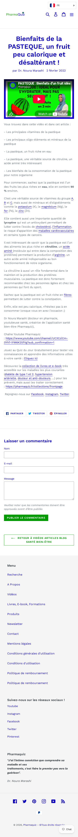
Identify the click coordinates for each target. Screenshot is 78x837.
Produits (13, 614)
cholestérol (43, 226)
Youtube (12, 706)
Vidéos (12, 594)
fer (6, 210)
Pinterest (13, 736)
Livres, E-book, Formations (26, 604)
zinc (21, 210)
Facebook (37, 394)
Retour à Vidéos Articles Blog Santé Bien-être (42, 540)
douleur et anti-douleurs (34, 378)
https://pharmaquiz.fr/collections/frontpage (34, 386)
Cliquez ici (31, 358)
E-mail (8, 463)
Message (9, 478)
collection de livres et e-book (42, 366)
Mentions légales (19, 643)
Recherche (14, 574)
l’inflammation (61, 226)
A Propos (13, 584)
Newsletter (15, 624)
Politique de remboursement (27, 673)
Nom (7, 448)
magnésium (48, 206)
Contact (13, 633)
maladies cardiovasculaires (56, 230)
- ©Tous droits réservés (51, 824)
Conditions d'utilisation (23, 663)
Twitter (64, 394)
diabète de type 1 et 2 (19, 374)
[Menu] (72, 14)
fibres (67, 294)
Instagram (51, 394)
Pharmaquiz (29, 824)
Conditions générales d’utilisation (31, 653)
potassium (25, 206)
